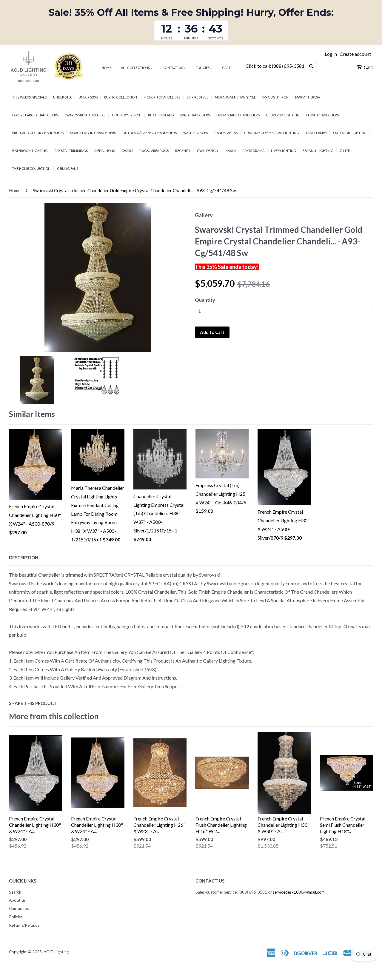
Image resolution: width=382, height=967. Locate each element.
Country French (126, 115)
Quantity (205, 300)
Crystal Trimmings (71, 151)
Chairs (127, 151)
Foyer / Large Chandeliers (35, 115)
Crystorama (253, 151)
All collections (135, 68)
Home (106, 68)
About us (17, 900)
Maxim (230, 151)
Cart (226, 68)
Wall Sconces (195, 133)
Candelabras (226, 133)
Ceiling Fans (67, 168)
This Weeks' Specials (29, 97)
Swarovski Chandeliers (84, 115)
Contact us (173, 68)
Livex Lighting (283, 151)
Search (15, 892)
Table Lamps (316, 133)
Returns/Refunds (24, 925)
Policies (202, 68)
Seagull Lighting (318, 151)
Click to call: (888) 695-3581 (275, 66)
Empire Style (197, 97)
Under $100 (62, 97)
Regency (182, 151)
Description (23, 557)
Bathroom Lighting (30, 151)
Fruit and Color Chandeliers (38, 133)
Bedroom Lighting (283, 115)
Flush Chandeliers (322, 115)
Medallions (104, 151)
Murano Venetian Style (235, 97)
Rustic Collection (120, 97)
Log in (331, 54)
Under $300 (87, 97)
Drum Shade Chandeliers (238, 115)
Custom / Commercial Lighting (271, 133)
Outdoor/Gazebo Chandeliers (149, 133)
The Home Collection (31, 168)
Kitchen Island (161, 115)
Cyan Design (207, 151)
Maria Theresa (307, 97)
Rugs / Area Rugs (154, 151)
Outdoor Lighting (349, 133)
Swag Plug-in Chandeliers (93, 133)
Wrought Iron (275, 97)
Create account (355, 54)
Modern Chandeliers (162, 97)
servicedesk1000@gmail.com (299, 892)
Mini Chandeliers (195, 115)
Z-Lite (345, 151)
